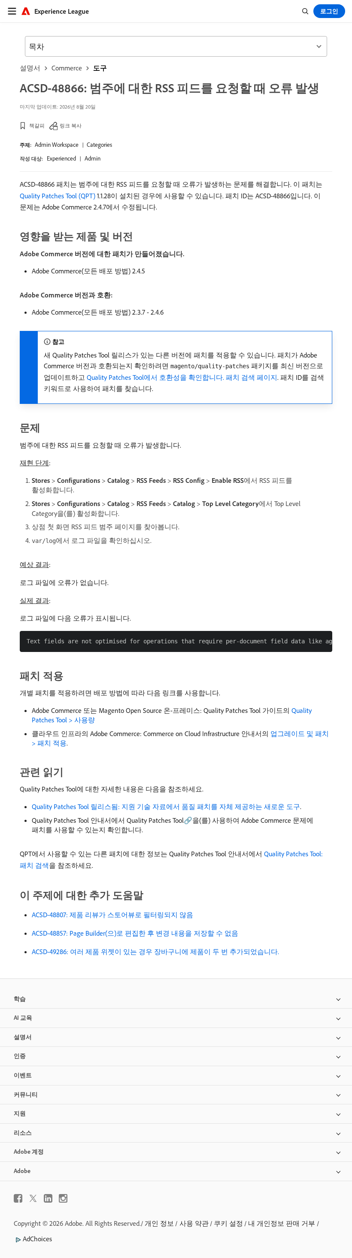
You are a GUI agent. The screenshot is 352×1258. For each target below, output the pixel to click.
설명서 (30, 68)
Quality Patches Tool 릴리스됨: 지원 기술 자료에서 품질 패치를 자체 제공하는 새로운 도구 (166, 806)
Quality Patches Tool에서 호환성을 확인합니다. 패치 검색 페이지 (182, 377)
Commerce (67, 68)
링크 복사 (71, 125)
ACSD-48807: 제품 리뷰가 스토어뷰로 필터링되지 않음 (112, 914)
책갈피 (37, 125)
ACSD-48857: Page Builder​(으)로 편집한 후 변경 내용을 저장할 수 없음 (135, 933)
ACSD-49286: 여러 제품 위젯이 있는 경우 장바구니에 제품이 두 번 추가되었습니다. (155, 951)
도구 (100, 68)
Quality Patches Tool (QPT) (57, 195)
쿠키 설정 (228, 1223)
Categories (99, 145)
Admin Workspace (57, 145)
